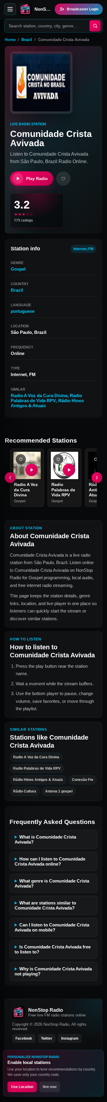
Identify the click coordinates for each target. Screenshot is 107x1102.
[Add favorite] (63, 178)
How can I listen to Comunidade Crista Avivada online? (50, 861)
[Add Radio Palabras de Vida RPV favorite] (58, 459)
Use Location (22, 1087)
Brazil (26, 39)
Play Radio (37, 178)
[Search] (95, 25)
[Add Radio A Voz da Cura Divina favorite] (21, 459)
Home (10, 39)
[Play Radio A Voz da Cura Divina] (31, 470)
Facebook (23, 1038)
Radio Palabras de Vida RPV (46, 398)
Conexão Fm (82, 780)
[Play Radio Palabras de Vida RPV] (69, 470)
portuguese (22, 311)
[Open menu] (10, 9)
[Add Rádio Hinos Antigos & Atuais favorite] (96, 459)
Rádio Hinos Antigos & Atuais (38, 780)
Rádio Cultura (24, 791)
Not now (49, 1087)
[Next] (97, 477)
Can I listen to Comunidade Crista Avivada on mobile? (52, 927)
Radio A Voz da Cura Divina (39, 395)
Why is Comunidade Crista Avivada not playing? (53, 971)
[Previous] (10, 477)
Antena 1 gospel (59, 791)
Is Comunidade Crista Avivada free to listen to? (53, 949)
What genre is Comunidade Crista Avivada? (52, 883)
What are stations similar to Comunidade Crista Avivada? (45, 905)
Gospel (18, 268)
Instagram (69, 1038)
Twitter (46, 1038)
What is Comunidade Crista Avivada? (45, 839)
